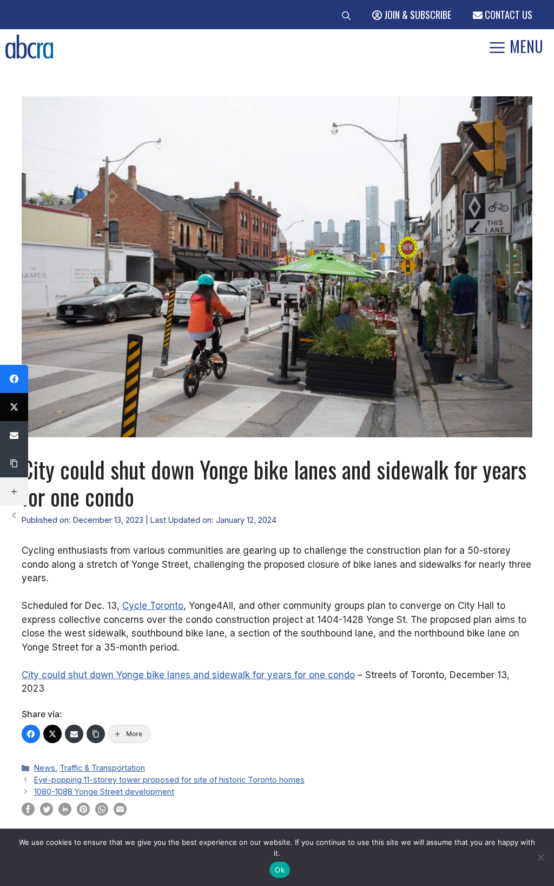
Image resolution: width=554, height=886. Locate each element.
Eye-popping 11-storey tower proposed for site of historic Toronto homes (169, 779)
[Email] (74, 734)
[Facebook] (31, 734)
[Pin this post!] (83, 812)
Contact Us (507, 15)
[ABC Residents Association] (29, 46)
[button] (346, 14)
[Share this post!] (28, 812)
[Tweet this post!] (46, 812)
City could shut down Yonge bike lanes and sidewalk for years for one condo (188, 675)
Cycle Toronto (152, 605)
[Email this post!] (120, 812)
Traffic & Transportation (102, 767)
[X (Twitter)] (52, 734)
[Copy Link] (96, 734)
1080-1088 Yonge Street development (104, 791)
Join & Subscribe (416, 15)
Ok (280, 869)
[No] (540, 857)
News (44, 767)
